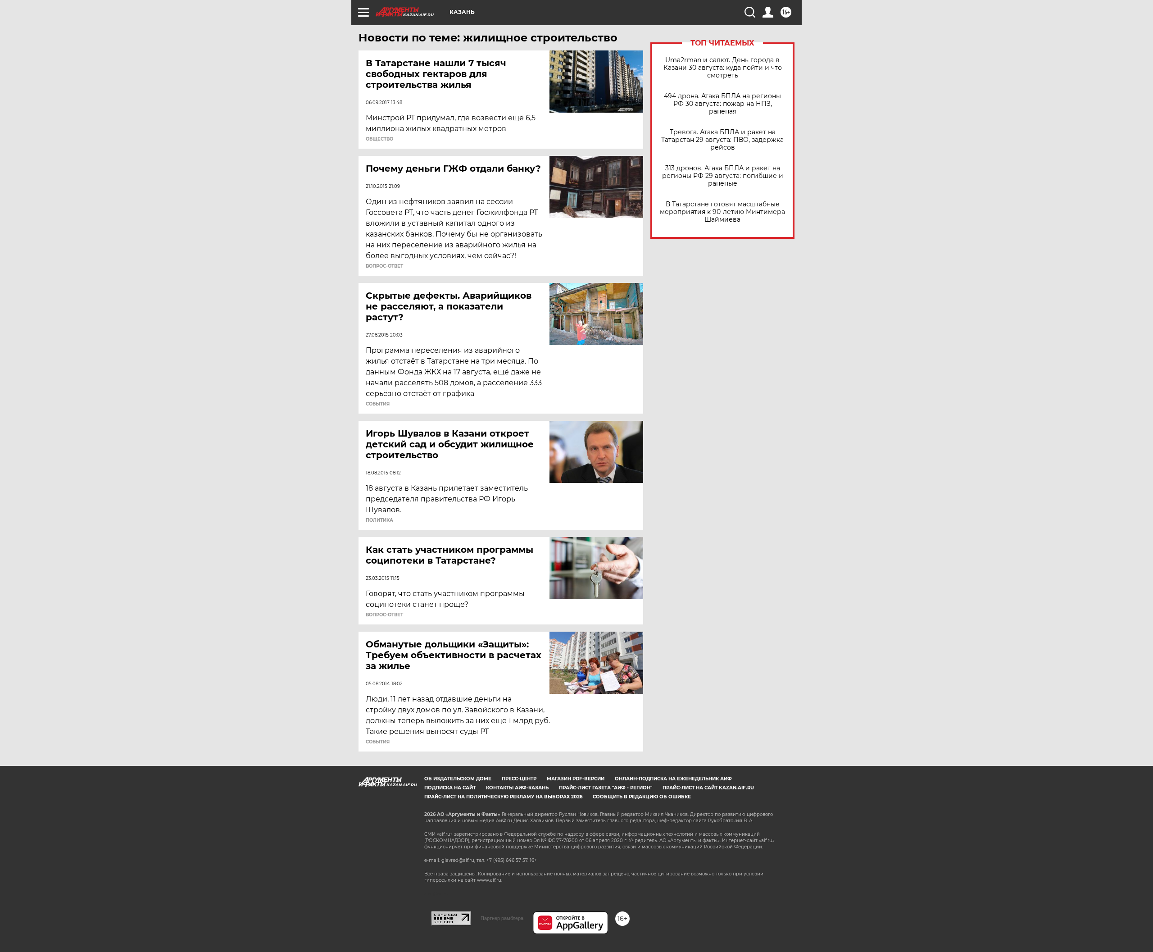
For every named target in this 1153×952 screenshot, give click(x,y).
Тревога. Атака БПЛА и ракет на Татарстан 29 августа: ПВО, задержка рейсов (722, 139)
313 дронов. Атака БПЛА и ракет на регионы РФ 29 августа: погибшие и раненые (722, 175)
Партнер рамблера (502, 918)
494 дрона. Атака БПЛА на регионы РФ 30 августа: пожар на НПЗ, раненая (722, 103)
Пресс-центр (519, 779)
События (378, 404)
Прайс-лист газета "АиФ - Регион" (605, 788)
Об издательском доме (457, 779)
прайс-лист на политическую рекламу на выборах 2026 (503, 797)
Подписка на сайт (450, 788)
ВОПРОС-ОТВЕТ (384, 266)
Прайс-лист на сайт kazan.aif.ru (708, 788)
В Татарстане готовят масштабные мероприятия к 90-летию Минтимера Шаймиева (722, 211)
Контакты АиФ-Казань (517, 788)
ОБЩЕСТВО (379, 139)
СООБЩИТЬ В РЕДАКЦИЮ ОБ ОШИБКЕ (642, 797)
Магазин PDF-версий (575, 779)
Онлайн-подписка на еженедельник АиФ (673, 779)
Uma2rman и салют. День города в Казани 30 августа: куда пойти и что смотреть (722, 67)
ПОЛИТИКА (379, 520)
